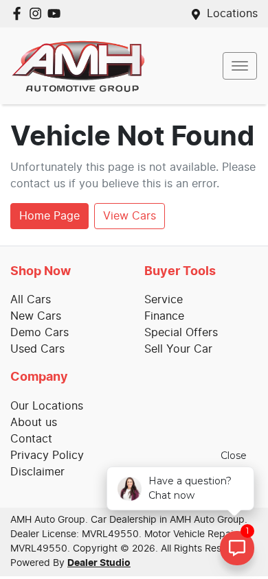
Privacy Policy (47, 455)
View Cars (129, 216)
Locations (232, 13)
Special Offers (181, 332)
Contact (31, 439)
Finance (164, 316)
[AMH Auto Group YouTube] (56, 13)
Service (163, 299)
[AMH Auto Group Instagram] (38, 13)
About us (33, 422)
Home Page (49, 216)
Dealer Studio (99, 563)
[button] (240, 66)
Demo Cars (39, 332)
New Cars (35, 316)
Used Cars (37, 349)
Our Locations (46, 406)
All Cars (30, 299)
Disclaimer (37, 471)
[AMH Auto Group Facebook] (19, 13)
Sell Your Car (178, 349)
